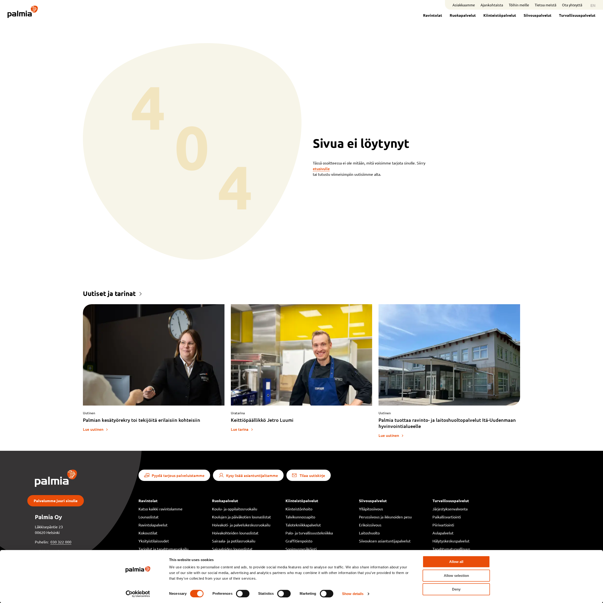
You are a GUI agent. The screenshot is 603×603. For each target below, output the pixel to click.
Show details (352, 594)
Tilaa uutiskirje (312, 475)
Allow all (456, 562)
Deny (456, 589)
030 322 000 (60, 541)
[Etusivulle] (23, 12)
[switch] (242, 593)
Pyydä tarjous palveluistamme (178, 475)
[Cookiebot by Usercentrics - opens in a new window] (138, 593)
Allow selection (456, 576)
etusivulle (321, 168)
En (593, 5)
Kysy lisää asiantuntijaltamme (252, 475)
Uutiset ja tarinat (109, 293)
